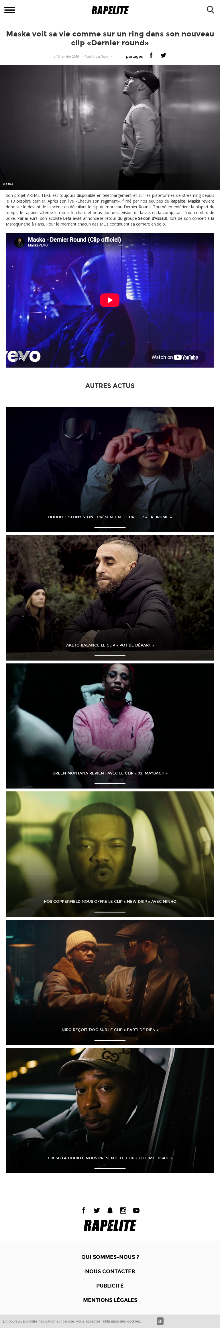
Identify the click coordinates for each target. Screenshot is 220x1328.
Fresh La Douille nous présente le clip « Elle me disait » (110, 1158)
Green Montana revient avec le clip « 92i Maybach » (110, 773)
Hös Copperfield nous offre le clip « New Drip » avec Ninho (110, 901)
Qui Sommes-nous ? (110, 1257)
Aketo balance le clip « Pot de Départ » (110, 645)
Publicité (110, 1286)
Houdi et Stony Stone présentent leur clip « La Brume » (110, 517)
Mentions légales (110, 1300)
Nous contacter (110, 1271)
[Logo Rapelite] (110, 10)
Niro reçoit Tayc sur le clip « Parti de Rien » (110, 1030)
